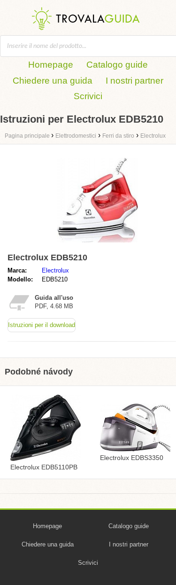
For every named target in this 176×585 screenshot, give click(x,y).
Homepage (50, 65)
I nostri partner (134, 81)
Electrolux (55, 270)
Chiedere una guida (52, 81)
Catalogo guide (117, 65)
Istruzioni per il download (41, 324)
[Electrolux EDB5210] (97, 245)
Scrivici (88, 96)
